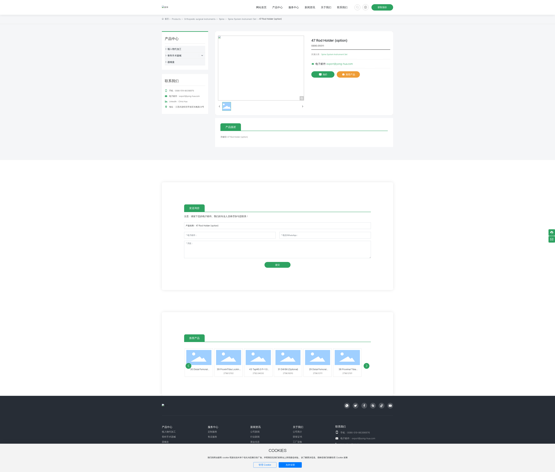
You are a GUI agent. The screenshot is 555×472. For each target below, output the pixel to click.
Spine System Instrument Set (242, 19)
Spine (221, 19)
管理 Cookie (265, 465)
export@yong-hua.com (339, 63)
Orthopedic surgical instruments (199, 19)
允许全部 (290, 465)
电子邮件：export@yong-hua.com (184, 96)
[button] (188, 366)
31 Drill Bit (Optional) (288, 369)
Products (176, 19)
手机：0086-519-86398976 (181, 90)
